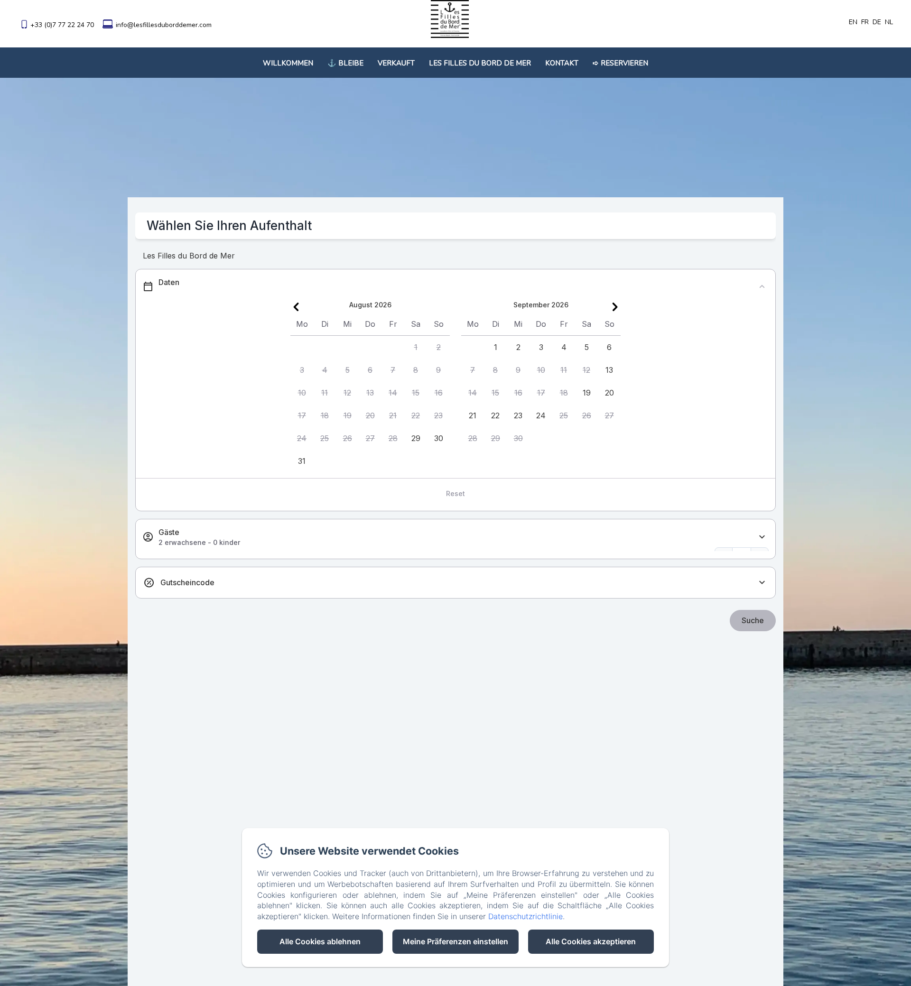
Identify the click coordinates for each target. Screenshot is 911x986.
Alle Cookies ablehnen (320, 941)
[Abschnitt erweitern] (762, 537)
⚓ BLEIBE (345, 63)
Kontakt (561, 63)
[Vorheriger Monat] (296, 307)
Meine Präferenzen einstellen (455, 941)
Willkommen (288, 63)
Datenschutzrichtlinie (525, 916)
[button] (415, 347)
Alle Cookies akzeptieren (591, 941)
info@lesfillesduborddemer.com (164, 24)
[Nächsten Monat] (615, 307)
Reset (455, 493)
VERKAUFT (396, 63)
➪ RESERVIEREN (620, 63)
